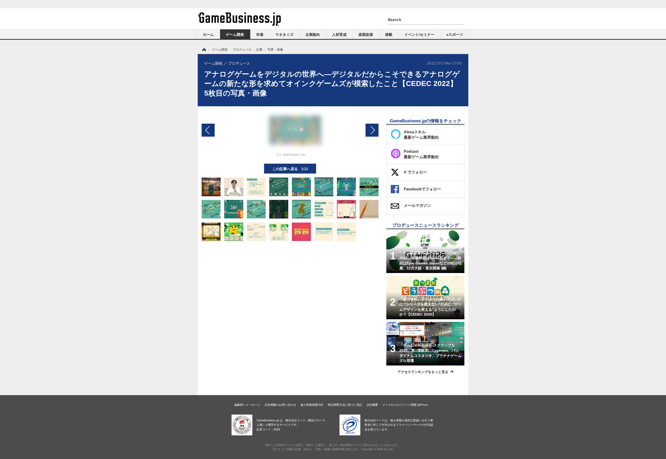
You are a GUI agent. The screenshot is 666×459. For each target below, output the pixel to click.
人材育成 (339, 34)
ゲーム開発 (235, 34)
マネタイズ (284, 34)
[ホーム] (203, 49)
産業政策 (365, 34)
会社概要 (372, 404)
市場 (259, 34)
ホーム (208, 34)
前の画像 (208, 130)
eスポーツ (454, 34)
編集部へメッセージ (247, 404)
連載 (388, 34)
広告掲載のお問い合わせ (280, 404)
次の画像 (372, 130)
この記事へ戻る (290, 168)
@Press (423, 404)
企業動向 (312, 34)
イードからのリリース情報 (399, 404)
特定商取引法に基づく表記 (345, 404)
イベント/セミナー (419, 34)
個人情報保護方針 (311, 404)
